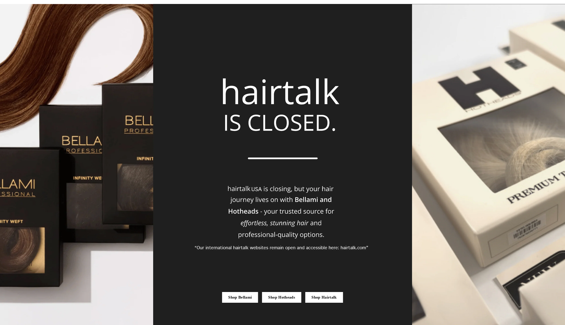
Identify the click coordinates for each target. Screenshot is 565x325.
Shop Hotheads (281, 297)
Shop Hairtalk (324, 297)
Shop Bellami (240, 297)
